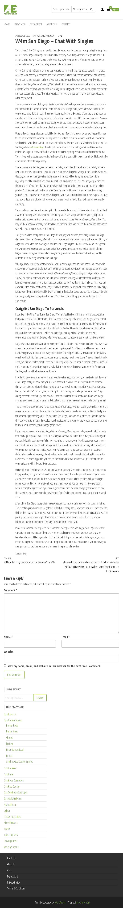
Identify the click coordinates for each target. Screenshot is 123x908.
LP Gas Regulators (12, 817)
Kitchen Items (10, 804)
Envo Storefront (82, 902)
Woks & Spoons (11, 847)
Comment (10, 590)
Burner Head (12, 731)
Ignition (9, 743)
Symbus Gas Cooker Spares (19, 761)
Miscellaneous (11, 822)
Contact (66, 24)
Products (20, 24)
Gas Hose (8, 774)
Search (40, 698)
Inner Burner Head (14, 749)
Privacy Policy (13, 882)
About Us (52, 24)
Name (8, 637)
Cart (9, 870)
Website (8, 651)
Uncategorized (10, 841)
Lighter (7, 810)
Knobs (9, 756)
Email (66, 637)
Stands (7, 829)
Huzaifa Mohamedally (45, 35)
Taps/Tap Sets (11, 835)
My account (12, 876)
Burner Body (12, 725)
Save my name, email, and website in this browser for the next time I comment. (54, 666)
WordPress (60, 902)
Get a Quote (36, 24)
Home (7, 24)
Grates (9, 737)
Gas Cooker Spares (13, 720)
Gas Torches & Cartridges (16, 792)
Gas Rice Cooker (12, 786)
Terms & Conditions (16, 888)
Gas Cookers (10, 768)
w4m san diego (37, 147)
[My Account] (102, 9)
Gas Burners (10, 714)
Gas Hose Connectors (14, 780)
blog (24, 553)
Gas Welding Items (12, 798)
